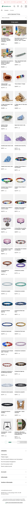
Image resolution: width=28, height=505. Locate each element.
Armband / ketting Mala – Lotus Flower (6, 229)
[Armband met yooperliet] (21, 385)
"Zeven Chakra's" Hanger (20, 83)
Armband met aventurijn (20, 291)
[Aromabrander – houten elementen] (21, 404)
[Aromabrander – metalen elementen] (7, 425)
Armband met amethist (19, 270)
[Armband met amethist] (21, 263)
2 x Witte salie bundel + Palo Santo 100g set (6, 105)
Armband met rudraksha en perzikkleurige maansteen (6, 372)
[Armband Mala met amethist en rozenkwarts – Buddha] (21, 221)
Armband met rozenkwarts (20, 350)
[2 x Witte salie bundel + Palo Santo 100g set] (7, 97)
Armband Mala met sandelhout (5, 271)
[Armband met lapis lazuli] (7, 324)
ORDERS (4, 451)
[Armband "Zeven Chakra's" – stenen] (21, 180)
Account (3, 472)
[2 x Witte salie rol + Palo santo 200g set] (21, 97)
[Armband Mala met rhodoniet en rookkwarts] (21, 241)
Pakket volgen (4, 457)
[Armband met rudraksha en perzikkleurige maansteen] (7, 364)
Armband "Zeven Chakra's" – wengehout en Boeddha (21, 208)
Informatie (4, 477)
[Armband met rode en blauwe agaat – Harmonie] (7, 343)
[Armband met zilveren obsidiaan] (7, 404)
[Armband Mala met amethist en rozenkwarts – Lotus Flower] (7, 241)
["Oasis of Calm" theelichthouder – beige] (7, 76)
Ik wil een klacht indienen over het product (11, 459)
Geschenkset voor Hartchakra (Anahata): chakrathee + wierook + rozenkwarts (6, 40)
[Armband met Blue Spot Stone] (21, 303)
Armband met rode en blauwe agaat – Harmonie (7, 351)
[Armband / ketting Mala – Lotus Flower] (7, 221)
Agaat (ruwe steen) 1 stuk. (20, 125)
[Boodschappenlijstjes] (18, 6)
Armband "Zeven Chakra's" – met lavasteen (21, 167)
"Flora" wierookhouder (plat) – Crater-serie (20, 61)
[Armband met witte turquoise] (7, 385)
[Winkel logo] (6, 6)
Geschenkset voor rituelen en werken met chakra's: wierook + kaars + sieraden (21, 39)
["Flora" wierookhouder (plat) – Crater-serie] (21, 54)
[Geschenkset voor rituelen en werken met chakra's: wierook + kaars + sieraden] (21, 31)
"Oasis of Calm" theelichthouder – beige (6, 84)
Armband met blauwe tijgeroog (5, 311)
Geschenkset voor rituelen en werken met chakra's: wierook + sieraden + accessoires (7, 62)
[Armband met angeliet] (7, 284)
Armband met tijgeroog (19, 371)
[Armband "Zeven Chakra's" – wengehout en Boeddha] (21, 200)
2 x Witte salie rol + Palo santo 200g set (21, 105)
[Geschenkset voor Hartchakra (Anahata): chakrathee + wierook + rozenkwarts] (7, 31)
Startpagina (6, 10)
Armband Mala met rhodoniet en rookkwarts (20, 249)
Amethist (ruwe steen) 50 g (20, 145)
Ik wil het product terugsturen (8, 461)
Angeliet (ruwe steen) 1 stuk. (7, 166)
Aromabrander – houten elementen (19, 412)
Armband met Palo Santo (20, 331)
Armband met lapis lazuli (6, 331)
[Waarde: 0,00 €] (21, 6)
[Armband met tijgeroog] (21, 364)
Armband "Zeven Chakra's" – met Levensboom (7, 188)
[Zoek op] (14, 6)
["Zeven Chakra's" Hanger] (21, 76)
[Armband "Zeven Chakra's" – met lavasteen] (21, 159)
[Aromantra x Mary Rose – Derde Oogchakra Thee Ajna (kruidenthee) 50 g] (21, 425)
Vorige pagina (14, 22)
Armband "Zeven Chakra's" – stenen (21, 188)
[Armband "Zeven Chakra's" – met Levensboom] (7, 180)
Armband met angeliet (5, 291)
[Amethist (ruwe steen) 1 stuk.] (7, 138)
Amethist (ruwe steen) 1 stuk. (7, 145)
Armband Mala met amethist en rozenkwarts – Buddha (20, 229)
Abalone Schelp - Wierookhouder (4, 126)
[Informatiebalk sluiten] (25, 2)
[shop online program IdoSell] (14, 502)
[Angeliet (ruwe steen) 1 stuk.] (7, 159)
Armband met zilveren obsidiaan (5, 412)
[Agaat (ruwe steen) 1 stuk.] (21, 118)
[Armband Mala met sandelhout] (7, 263)
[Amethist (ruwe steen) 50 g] (21, 138)
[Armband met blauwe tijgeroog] (7, 303)
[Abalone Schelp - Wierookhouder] (7, 118)
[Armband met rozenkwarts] (21, 343)
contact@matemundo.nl (6, 490)
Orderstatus (4, 454)
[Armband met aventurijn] (21, 284)
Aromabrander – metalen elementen (6, 433)
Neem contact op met (6, 466)
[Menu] (26, 6)
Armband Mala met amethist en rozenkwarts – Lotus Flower (7, 250)
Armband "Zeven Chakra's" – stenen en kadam (7, 208)
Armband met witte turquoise (7, 392)
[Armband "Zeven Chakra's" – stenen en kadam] (7, 200)
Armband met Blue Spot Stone (19, 311)
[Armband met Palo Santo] (21, 324)
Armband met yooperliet (20, 392)
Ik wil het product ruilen (7, 464)
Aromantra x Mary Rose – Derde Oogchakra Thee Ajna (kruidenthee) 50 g (20, 433)
